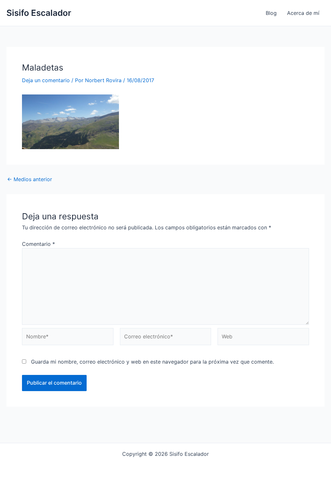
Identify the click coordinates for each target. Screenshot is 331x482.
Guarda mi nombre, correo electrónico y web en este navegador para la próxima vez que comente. (152, 361)
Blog (271, 13)
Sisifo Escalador (38, 13)
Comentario (38, 244)
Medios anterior (29, 179)
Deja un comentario (46, 80)
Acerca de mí (303, 13)
